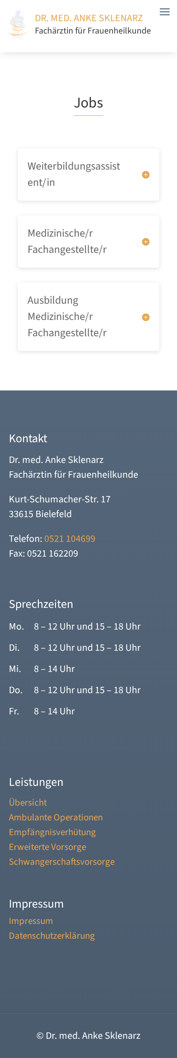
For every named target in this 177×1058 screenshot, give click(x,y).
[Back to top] (167, 999)
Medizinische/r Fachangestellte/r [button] (67, 241)
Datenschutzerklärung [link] (52, 938)
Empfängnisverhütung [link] (52, 834)
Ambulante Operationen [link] (56, 819)
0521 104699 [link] (69, 539)
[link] (19, 38)
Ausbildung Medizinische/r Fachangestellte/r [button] (67, 316)
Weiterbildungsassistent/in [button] (74, 174)
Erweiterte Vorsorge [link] (47, 849)
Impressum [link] (31, 923)
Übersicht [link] (28, 805)
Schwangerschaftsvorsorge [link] (62, 864)
